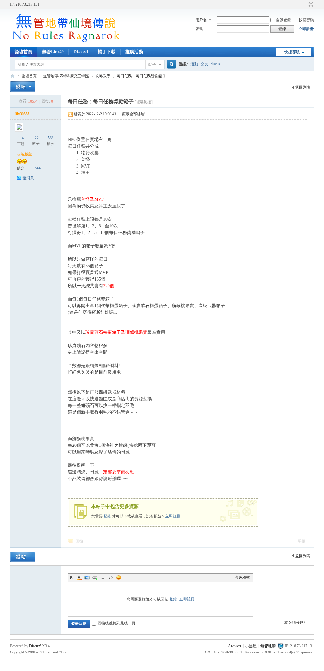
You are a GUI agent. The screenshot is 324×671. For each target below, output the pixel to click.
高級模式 (242, 577)
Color (79, 577)
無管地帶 (12, 76)
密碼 (199, 29)
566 (50, 138)
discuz (215, 64)
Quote (103, 577)
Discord (80, 51)
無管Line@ (53, 51)
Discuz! (35, 646)
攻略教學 (102, 76)
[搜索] (171, 64)
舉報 (301, 541)
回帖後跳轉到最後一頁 (116, 623)
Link (95, 577)
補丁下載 (106, 51)
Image (87, 577)
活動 (194, 64)
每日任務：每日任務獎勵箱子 (141, 76)
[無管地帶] (65, 43)
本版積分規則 (295, 622)
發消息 (28, 178)
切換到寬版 (310, 4)
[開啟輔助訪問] (305, 4)
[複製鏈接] (144, 102)
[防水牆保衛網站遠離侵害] (280, 646)
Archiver (234, 646)
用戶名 (201, 20)
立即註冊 (306, 29)
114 (21, 138)
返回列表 (302, 87)
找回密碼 (306, 20)
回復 (79, 541)
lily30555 (22, 114)
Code (111, 577)
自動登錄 (283, 20)
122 (36, 138)
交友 (204, 64)
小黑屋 (251, 646)
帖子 (152, 64)
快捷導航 (292, 52)
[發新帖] (22, 86)
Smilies (118, 577)
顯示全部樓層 (133, 114)
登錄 (107, 516)
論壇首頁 (23, 51)
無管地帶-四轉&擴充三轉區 (66, 76)
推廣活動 (134, 51)
